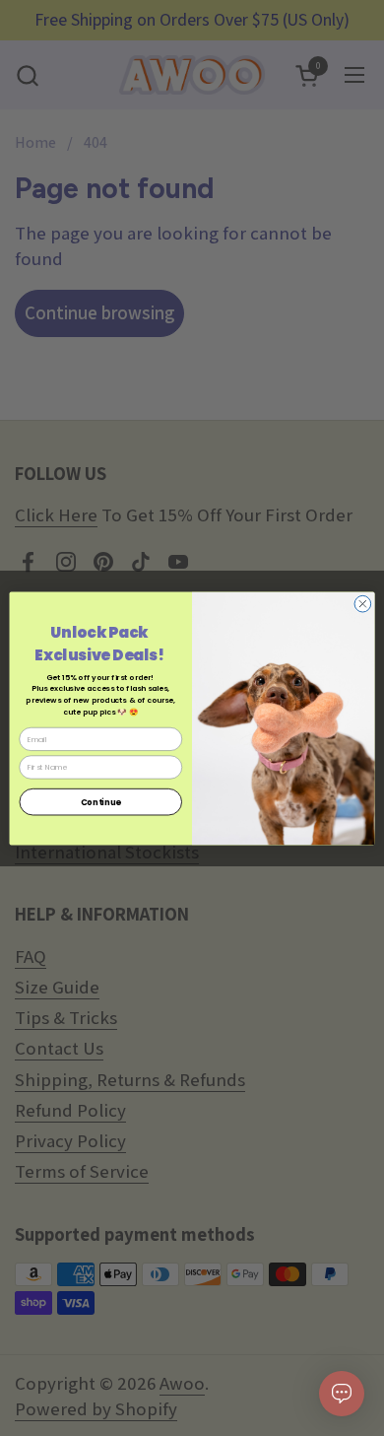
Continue (101, 801)
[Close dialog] (362, 603)
